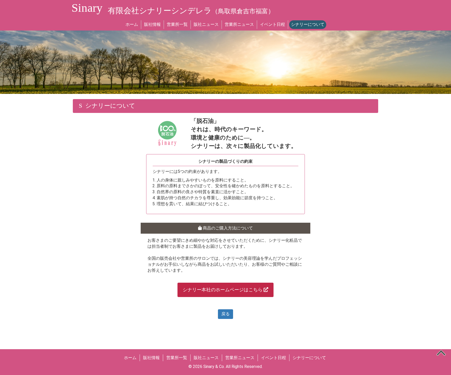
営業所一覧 (177, 24)
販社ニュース (206, 24)
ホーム (132, 24)
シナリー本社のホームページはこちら (223, 289)
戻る (225, 313)
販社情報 (152, 24)
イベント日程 (272, 24)
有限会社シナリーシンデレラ (191, 10)
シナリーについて (307, 24)
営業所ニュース (239, 24)
